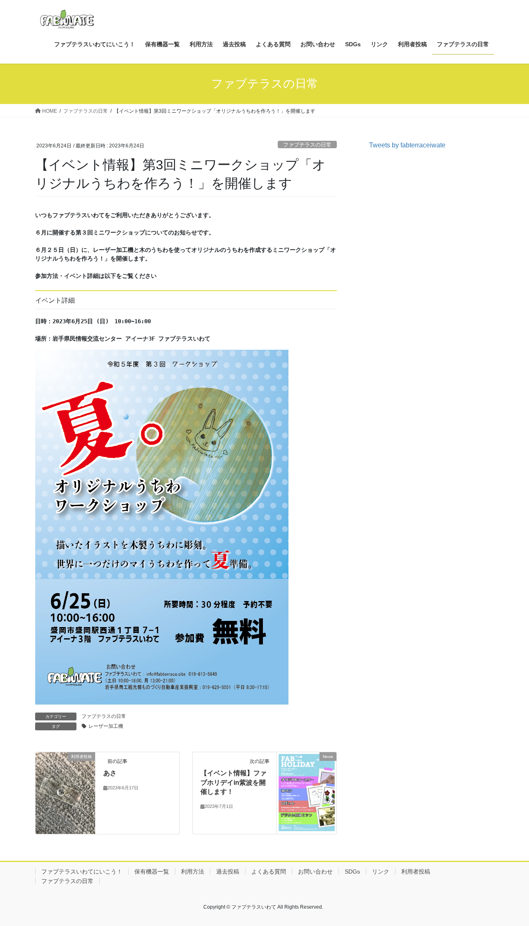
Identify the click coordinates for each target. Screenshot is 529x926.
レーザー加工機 (105, 726)
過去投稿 (227, 871)
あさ (110, 773)
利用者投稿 (415, 871)
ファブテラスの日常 (307, 145)
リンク (380, 871)
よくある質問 (268, 871)
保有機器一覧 (151, 871)
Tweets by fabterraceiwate (407, 145)
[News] (306, 792)
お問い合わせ (315, 871)
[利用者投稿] (65, 791)
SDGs (352, 871)
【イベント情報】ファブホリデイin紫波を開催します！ (233, 782)
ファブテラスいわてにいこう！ (81, 871)
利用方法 (192, 871)
